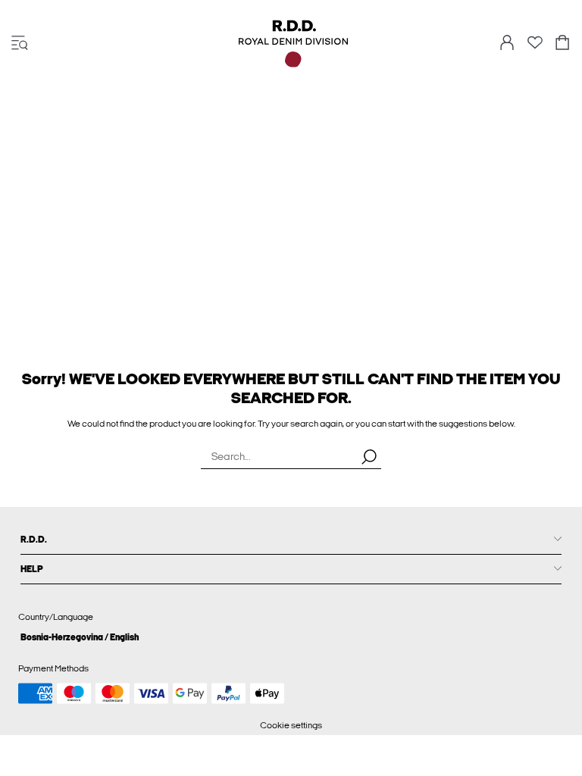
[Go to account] (507, 43)
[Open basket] (562, 43)
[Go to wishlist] (535, 47)
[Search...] (369, 456)
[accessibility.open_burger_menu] (19, 43)
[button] (291, 637)
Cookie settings (291, 725)
